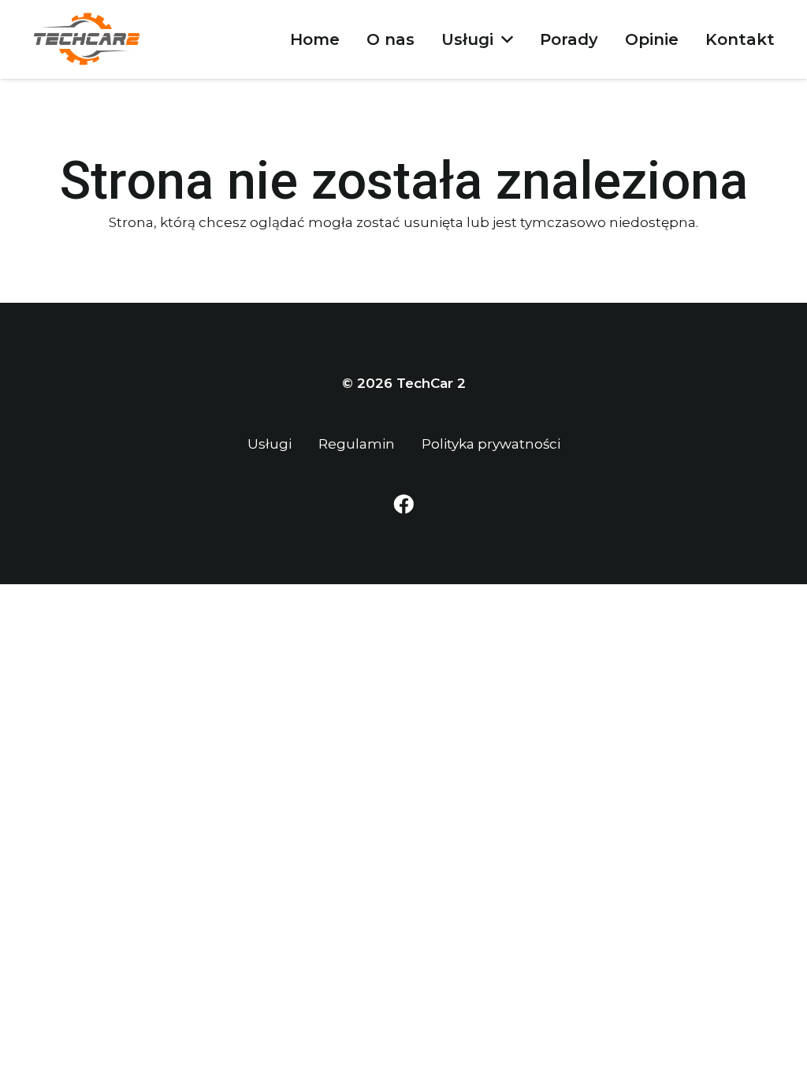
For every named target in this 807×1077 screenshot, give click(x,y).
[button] (503, 39)
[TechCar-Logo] (87, 39)
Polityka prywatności (491, 444)
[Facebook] (403, 504)
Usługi (269, 444)
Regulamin (356, 444)
